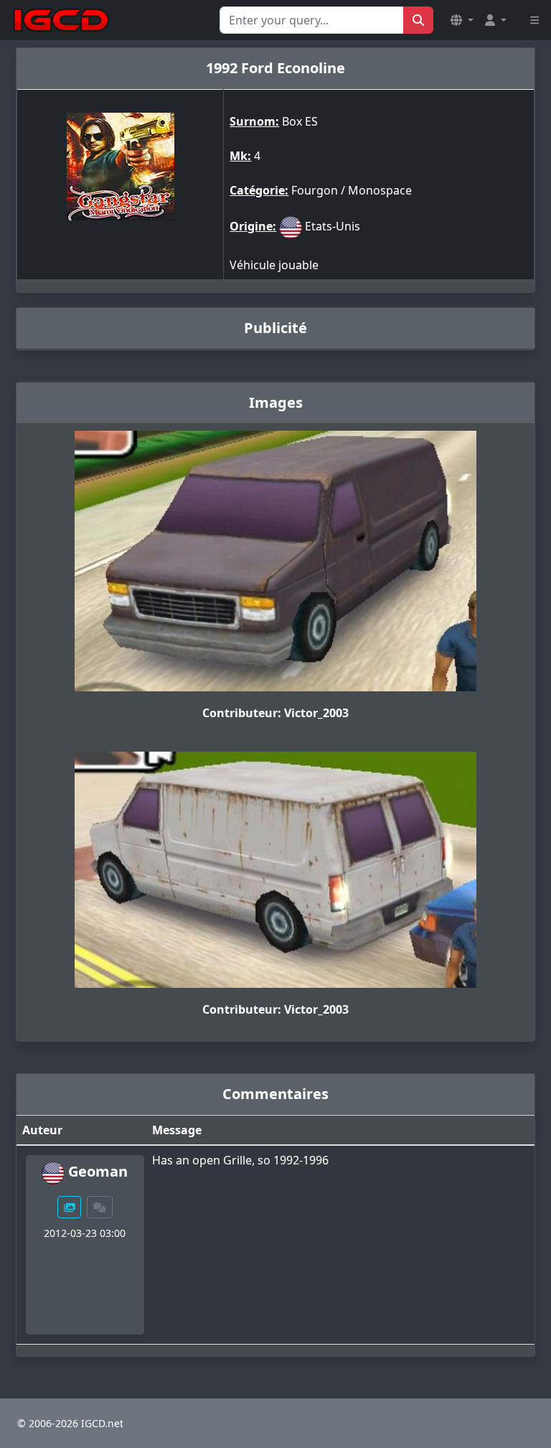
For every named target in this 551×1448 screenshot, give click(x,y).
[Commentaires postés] (100, 1207)
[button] (462, 20)
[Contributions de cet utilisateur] (69, 1207)
